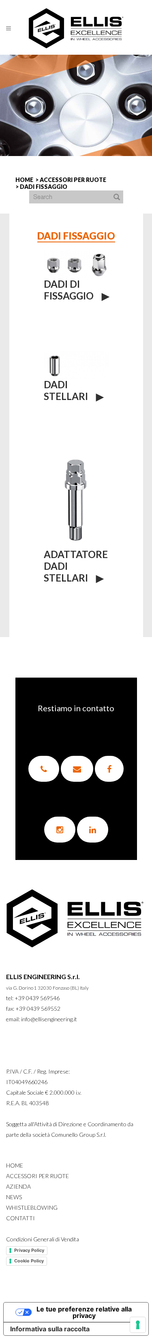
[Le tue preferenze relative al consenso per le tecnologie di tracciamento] (138, 1325)
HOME (24, 179)
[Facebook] (109, 769)
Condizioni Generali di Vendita (42, 1239)
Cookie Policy (29, 1261)
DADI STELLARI (66, 390)
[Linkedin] (92, 830)
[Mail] (77, 769)
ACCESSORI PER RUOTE (73, 179)
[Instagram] (59, 830)
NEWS (14, 1197)
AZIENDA (18, 1186)
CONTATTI (20, 1218)
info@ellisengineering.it (49, 1019)
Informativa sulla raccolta (50, 1329)
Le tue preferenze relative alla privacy (84, 1312)
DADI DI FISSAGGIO (69, 290)
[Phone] (43, 769)
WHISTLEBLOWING (32, 1207)
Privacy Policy (29, 1250)
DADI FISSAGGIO (43, 186)
